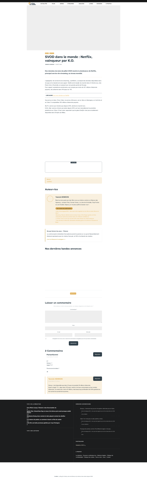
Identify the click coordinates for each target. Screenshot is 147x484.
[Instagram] (105, 1)
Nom (73, 325)
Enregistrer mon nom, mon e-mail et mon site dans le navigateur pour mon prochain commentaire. (74, 338)
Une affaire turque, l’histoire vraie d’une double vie (41, 408)
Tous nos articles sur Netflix (61, 95)
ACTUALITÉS (44, 3)
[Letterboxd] (114, 1)
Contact (108, 457)
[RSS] (119, 1)
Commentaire (73, 309)
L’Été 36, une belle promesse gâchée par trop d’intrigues (43, 423)
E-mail (58, 332)
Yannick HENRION (49, 64)
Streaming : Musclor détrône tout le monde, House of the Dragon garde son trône (76, 215)
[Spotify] (117, 1)
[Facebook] (101, 1)
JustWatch (49, 181)
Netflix (52, 53)
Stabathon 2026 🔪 (80, 445)
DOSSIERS (99, 3)
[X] (103, 1)
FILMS (53, 3)
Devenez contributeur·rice (89, 455)
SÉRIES (62, 3)
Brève (46, 53)
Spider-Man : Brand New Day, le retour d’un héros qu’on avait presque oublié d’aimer (49, 411)
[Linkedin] (110, 1)
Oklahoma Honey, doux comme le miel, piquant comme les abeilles (46, 416)
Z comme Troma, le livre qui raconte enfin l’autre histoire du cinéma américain (75, 218)
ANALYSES (81, 3)
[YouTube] (107, 1)
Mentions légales (101, 455)
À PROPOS (108, 3)
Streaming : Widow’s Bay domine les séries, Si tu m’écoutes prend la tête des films (77, 167)
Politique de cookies (89, 457)
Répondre (97, 354)
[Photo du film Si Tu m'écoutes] (50, 167)
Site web (88, 332)
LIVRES (91, 3)
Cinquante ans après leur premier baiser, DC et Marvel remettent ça (72, 216)
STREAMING (70, 3)
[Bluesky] (112, 1)
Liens (104, 457)
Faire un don (98, 457)
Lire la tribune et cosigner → (56, 239)
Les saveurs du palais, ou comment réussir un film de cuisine (44, 419)
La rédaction (79, 455)
